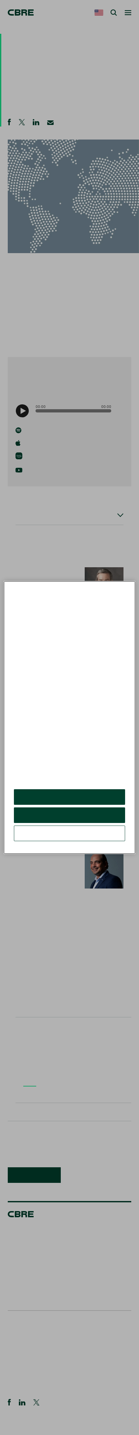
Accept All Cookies (69, 797)
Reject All (69, 815)
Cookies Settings (69, 833)
